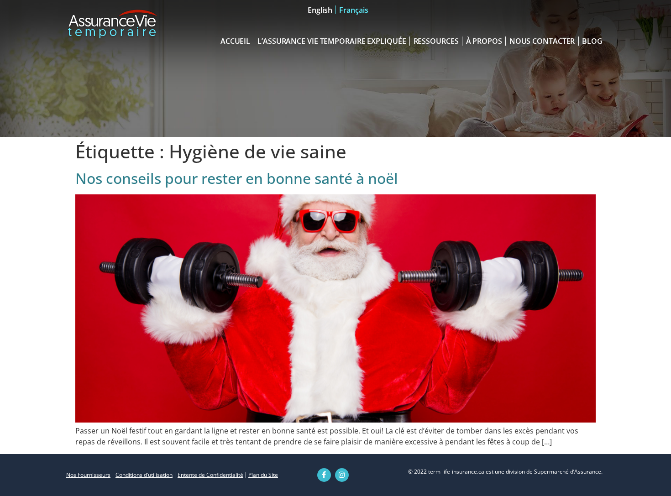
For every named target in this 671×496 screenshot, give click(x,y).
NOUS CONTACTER (542, 41)
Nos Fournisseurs (88, 475)
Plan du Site (263, 475)
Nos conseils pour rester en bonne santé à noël (236, 178)
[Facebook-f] (324, 475)
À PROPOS (484, 41)
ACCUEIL (235, 41)
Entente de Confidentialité (210, 475)
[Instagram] (342, 475)
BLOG (592, 41)
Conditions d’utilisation (144, 475)
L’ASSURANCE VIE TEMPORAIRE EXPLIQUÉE (331, 41)
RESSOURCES (436, 41)
